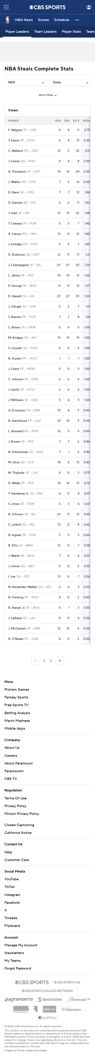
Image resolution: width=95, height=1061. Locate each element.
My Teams (12, 960)
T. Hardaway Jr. (18, 494)
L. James (14, 276)
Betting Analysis (17, 713)
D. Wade (14, 483)
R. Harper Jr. (16, 608)
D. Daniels (15, 203)
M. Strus (13, 462)
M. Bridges (15, 338)
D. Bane (13, 192)
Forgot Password (17, 968)
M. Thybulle (16, 473)
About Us (11, 747)
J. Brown (14, 442)
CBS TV (10, 779)
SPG (85, 120)
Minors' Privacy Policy (21, 814)
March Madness (17, 721)
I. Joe (11, 577)
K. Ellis (13, 546)
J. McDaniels (17, 629)
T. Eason (13, 141)
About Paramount (18, 763)
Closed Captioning (19, 825)
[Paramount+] (79, 998)
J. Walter (14, 182)
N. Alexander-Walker (23, 587)
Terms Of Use (15, 798)
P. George (15, 286)
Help (8, 852)
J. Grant (13, 369)
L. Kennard (15, 431)
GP (57, 120)
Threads (10, 918)
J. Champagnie (18, 265)
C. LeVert (14, 525)
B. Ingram (14, 535)
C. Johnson (15, 379)
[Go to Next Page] (60, 661)
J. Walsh (14, 556)
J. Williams (15, 400)
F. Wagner (15, 130)
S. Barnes (14, 317)
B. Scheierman (18, 452)
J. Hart (12, 213)
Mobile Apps (14, 728)
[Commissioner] (25, 1007)
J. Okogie (14, 307)
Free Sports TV (16, 705)
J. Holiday (15, 244)
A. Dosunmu (16, 411)
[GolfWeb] (47, 1018)
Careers (10, 755)
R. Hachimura (17, 421)
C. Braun (14, 327)
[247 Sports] (18, 998)
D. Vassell (15, 296)
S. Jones (13, 504)
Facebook (12, 902)
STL (75, 120)
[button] (6, 7)
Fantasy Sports (16, 697)
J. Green (14, 161)
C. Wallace (15, 151)
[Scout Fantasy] (71, 1009)
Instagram (12, 895)
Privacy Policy (15, 806)
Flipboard (12, 926)
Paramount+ (14, 771)
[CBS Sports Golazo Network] (47, 990)
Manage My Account (20, 945)
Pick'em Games (16, 689)
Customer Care (16, 860)
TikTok (9, 887)
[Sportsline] (50, 998)
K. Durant (14, 359)
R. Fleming (15, 597)
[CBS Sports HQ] (67, 982)
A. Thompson (17, 172)
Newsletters (14, 953)
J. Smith (13, 390)
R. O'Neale (15, 639)
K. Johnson (15, 514)
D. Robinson (16, 255)
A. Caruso (14, 234)
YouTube (11, 879)
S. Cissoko (15, 348)
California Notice (18, 833)
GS (66, 120)
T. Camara (15, 224)
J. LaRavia (15, 618)
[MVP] (49, 1007)
